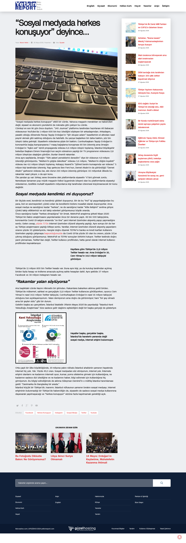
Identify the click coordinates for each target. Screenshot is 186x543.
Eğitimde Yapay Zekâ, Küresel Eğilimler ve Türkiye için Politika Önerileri (151, 141)
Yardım (132, 529)
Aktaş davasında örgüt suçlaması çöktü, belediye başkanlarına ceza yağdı (149, 158)
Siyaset (62, 43)
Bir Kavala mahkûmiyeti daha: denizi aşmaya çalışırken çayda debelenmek (152, 124)
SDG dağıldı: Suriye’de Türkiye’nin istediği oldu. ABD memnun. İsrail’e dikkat (151, 106)
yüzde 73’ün (42, 223)
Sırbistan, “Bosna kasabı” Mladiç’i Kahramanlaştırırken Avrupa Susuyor (150, 41)
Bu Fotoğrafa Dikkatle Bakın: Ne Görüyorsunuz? (30, 457)
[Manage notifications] (179, 537)
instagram (59, 413)
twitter (83, 413)
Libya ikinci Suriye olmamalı (62, 457)
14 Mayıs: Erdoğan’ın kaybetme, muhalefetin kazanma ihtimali (100, 459)
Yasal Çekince (165, 529)
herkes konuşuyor (44, 413)
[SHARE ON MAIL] (36, 406)
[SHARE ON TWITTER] (17, 406)
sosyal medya (72, 413)
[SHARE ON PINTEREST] (32, 406)
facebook (29, 413)
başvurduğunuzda (53, 233)
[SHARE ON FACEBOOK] (22, 406)
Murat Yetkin (24, 43)
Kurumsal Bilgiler (118, 529)
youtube (94, 413)
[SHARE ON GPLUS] (27, 406)
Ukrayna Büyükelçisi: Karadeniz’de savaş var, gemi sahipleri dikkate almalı (151, 175)
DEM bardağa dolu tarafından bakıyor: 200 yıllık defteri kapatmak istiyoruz (151, 75)
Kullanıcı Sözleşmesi (147, 529)
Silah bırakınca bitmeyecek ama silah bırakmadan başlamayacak (152, 58)
